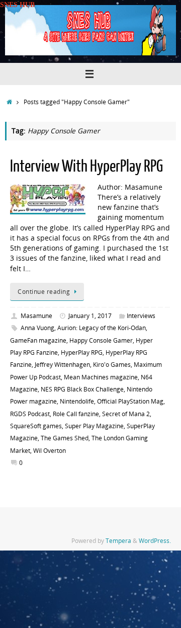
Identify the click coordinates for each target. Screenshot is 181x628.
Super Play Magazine (94, 426)
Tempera (118, 540)
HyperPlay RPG (82, 352)
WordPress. (155, 540)
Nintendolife (77, 401)
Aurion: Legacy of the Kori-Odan (101, 328)
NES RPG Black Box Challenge (82, 389)
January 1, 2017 (90, 315)
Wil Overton (49, 450)
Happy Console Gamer (101, 340)
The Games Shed (64, 438)
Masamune (36, 315)
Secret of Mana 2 (126, 414)
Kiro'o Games (112, 364)
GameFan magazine (38, 340)
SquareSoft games (36, 426)
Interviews (141, 315)
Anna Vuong (37, 328)
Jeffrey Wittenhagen (62, 364)
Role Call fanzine (76, 414)
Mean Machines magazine (101, 377)
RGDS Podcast (30, 414)
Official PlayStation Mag (130, 401)
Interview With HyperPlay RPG (86, 167)
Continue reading (44, 291)
